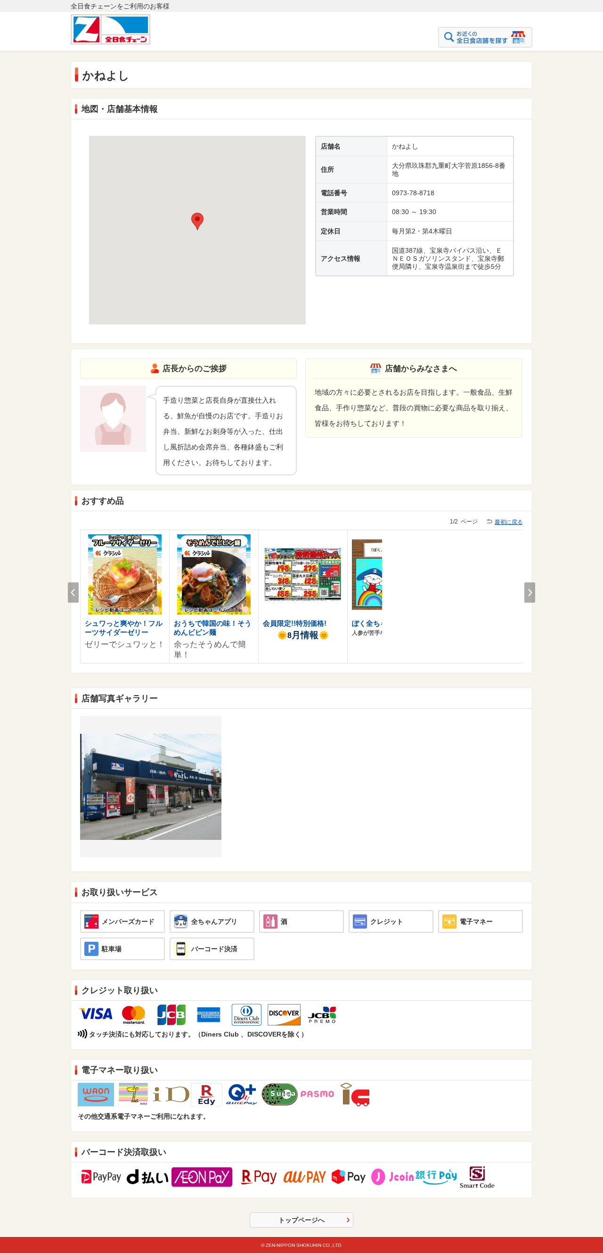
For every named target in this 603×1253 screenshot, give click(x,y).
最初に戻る (509, 522)
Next (529, 592)
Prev (73, 592)
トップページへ (301, 1220)
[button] (197, 221)
